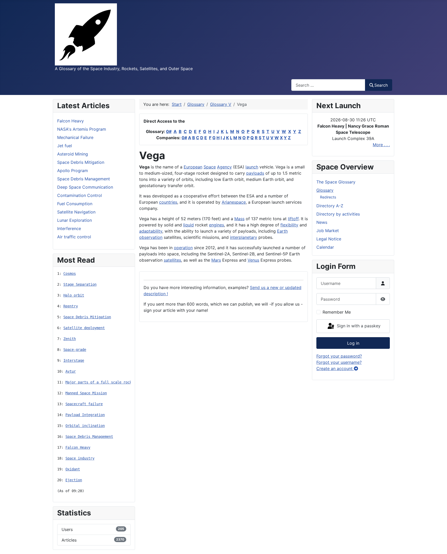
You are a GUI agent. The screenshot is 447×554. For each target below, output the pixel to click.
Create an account (335, 368)
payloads (255, 173)
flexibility (289, 224)
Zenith (69, 339)
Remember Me (337, 312)
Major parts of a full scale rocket (100, 382)
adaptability (150, 231)
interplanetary (243, 237)
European (193, 166)
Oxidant (72, 469)
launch (251, 166)
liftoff (293, 218)
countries (168, 202)
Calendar (325, 247)
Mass (239, 218)
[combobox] (328, 85)
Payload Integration (85, 415)
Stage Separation (79, 284)
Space (210, 166)
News (321, 222)
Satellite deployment (84, 328)
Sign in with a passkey (358, 325)
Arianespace (234, 202)
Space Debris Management (89, 436)
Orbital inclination (85, 426)
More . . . (381, 144)
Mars (216, 260)
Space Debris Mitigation (87, 317)
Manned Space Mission (86, 393)
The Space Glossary (335, 181)
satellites (172, 260)
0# (169, 131)
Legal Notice (328, 238)
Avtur (70, 371)
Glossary (324, 190)
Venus (253, 260)
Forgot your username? (339, 362)
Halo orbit (73, 295)
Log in (353, 343)
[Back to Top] (438, 544)
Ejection (73, 480)
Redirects (328, 197)
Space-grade (74, 350)
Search (381, 85)
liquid (188, 224)
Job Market (327, 230)
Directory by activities (338, 214)
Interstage (73, 360)
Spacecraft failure (84, 404)
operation (183, 247)
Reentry (70, 306)
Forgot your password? (339, 356)
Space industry (79, 458)
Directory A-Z (329, 205)
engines (216, 224)
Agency (224, 166)
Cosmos (69, 273)
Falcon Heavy (77, 447)
